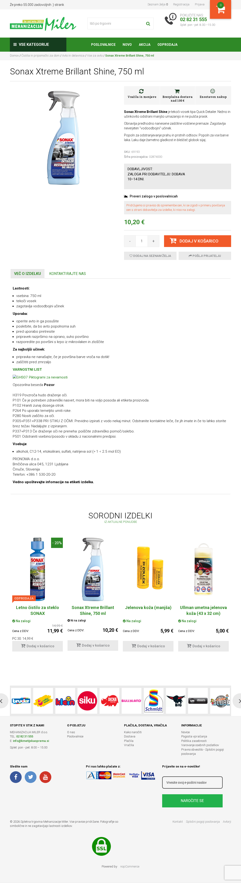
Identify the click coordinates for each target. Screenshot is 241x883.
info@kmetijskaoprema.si (31, 741)
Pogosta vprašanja (194, 736)
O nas (71, 732)
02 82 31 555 (24, 736)
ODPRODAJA (24, 598)
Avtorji (227, 821)
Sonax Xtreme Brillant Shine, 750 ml (93, 610)
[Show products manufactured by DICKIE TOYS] (109, 701)
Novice (185, 732)
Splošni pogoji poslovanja (203, 821)
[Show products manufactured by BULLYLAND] (131, 701)
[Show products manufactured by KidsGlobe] (220, 701)
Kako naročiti (133, 732)
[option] (37, 596)
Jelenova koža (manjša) (148, 607)
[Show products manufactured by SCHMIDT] (154, 701)
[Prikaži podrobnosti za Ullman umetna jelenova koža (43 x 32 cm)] (203, 569)
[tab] (27, 274)
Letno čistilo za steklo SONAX (37, 610)
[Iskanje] (148, 23)
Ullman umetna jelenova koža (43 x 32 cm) (203, 610)
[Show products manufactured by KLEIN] (65, 701)
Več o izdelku (27, 273)
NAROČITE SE (192, 800)
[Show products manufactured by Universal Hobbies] (198, 701)
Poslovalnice (75, 736)
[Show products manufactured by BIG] (176, 701)
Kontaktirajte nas (67, 273)
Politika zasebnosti (194, 741)
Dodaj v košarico (40, 646)
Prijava (200, 4)
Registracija (181, 4)
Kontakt (178, 821)
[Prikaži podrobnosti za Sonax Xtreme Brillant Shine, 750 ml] (93, 569)
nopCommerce (129, 866)
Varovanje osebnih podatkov (200, 745)
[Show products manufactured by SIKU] (87, 701)
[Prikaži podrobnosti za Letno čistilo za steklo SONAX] (37, 569)
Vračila (129, 745)
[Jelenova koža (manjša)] (148, 564)
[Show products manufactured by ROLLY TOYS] (43, 701)
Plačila (128, 741)
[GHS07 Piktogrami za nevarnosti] (40, 377)
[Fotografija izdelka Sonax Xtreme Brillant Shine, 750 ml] (63, 137)
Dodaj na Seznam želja (152, 256)
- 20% (57, 542)
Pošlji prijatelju (206, 256)
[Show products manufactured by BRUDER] (21, 701)
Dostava (129, 736)
